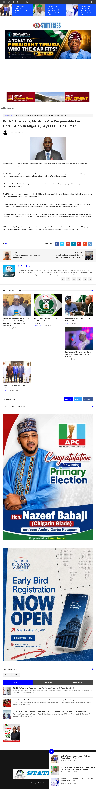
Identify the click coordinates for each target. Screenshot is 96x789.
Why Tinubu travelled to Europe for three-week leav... (55, 12)
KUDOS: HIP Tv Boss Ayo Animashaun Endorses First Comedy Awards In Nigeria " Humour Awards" (51, 711)
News (11, 115)
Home (6, 115)
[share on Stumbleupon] (85, 244)
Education (37, 325)
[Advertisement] (48, 75)
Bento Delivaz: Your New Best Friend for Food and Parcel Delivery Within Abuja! (44, 700)
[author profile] (5, 134)
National (7, 675)
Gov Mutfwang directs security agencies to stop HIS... (22, 12)
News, (27, 132)
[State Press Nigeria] (48, 24)
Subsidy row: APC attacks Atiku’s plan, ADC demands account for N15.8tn (78, 354)
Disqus (77, 399)
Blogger (68, 399)
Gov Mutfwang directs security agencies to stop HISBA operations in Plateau (78, 768)
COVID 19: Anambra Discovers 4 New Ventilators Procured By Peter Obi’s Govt (43, 688)
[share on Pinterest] (79, 244)
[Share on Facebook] (57, 244)
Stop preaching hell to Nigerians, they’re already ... (88, 11)
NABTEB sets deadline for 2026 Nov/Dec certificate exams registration (46, 321)
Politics (16, 675)
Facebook (87, 399)
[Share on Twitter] (62, 244)
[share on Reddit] (90, 244)
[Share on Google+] (68, 244)
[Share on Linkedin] (73, 244)
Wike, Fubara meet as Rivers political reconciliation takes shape (75, 757)
